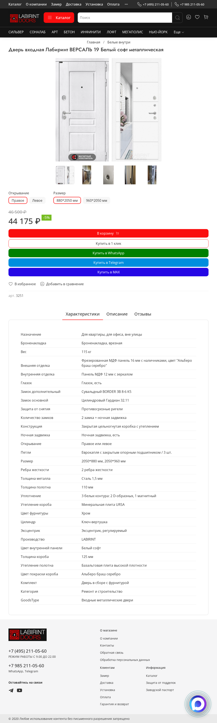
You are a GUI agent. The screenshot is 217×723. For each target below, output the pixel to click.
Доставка (73, 4)
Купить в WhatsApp (108, 253)
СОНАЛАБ (38, 32)
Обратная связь (111, 653)
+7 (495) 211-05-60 (156, 4)
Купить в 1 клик (108, 243)
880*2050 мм (67, 200)
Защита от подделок (161, 683)
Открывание (18, 193)
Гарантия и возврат (114, 704)
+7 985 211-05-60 (192, 4)
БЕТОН (69, 32)
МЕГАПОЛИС (132, 32)
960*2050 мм (96, 200)
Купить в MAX (108, 272)
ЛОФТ (111, 32)
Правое (18, 200)
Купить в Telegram (108, 262)
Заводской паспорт (160, 690)
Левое (37, 200)
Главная (93, 42)
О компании (36, 4)
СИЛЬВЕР (16, 32)
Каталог (15, 4)
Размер (59, 193)
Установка (94, 4)
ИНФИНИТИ (91, 32)
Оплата (113, 4)
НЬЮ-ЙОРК (158, 32)
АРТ (55, 32)
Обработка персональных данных (125, 660)
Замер (56, 4)
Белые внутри (118, 42)
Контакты (107, 645)
